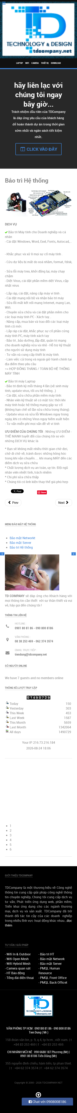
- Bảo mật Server (50, 963)
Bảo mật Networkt (22, 538)
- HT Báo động (15, 973)
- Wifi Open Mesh (17, 959)
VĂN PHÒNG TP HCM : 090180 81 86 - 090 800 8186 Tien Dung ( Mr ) (38, 1030)
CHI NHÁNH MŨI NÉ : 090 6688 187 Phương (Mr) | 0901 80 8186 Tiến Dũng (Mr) (38, 1054)
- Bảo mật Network (51, 959)
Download (56, 62)
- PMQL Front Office (52, 978)
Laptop (19, 62)
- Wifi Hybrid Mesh (17, 963)
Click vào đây (41, 149)
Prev (14, 502)
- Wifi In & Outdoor (18, 954)
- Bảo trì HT (46, 954)
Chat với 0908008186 (49, 1101)
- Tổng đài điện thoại (19, 978)
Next (62, 502)
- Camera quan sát (18, 968)
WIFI (27, 62)
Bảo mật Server (20, 542)
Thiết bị (45, 62)
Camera (35, 62)
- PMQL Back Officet (52, 982)
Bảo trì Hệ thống (21, 547)
